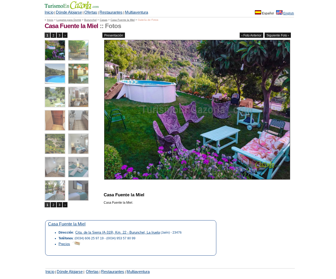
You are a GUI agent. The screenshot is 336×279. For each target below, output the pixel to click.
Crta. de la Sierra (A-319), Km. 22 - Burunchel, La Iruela (117, 232)
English (288, 13)
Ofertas (90, 12)
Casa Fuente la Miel (123, 19)
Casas (103, 19)
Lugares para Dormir (68, 19)
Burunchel (90, 19)
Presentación (113, 35)
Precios (64, 244)
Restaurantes (111, 12)
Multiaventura (136, 12)
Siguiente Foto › (277, 35)
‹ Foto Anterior (251, 35)
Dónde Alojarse (69, 12)
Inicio (49, 12)
